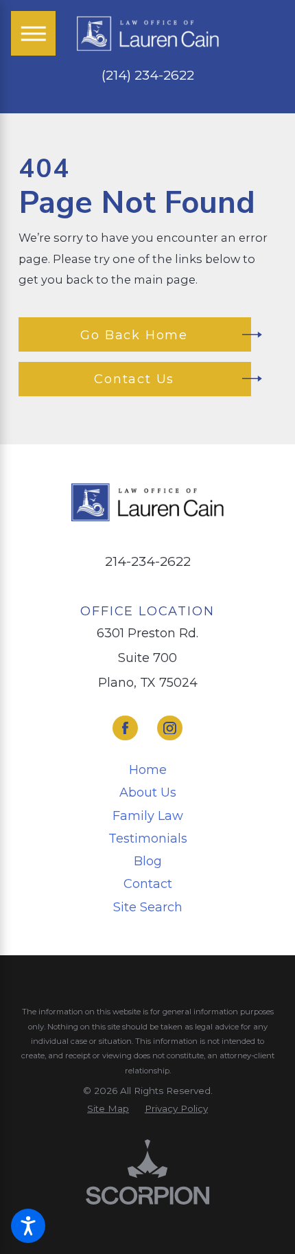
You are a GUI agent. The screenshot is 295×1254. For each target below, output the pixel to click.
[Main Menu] (33, 33)
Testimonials (147, 838)
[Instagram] (169, 728)
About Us (147, 792)
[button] (28, 1226)
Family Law (148, 815)
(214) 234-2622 (148, 75)
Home (148, 769)
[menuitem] (147, 770)
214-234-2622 (148, 561)
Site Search (147, 907)
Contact (147, 883)
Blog (148, 861)
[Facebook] (125, 728)
